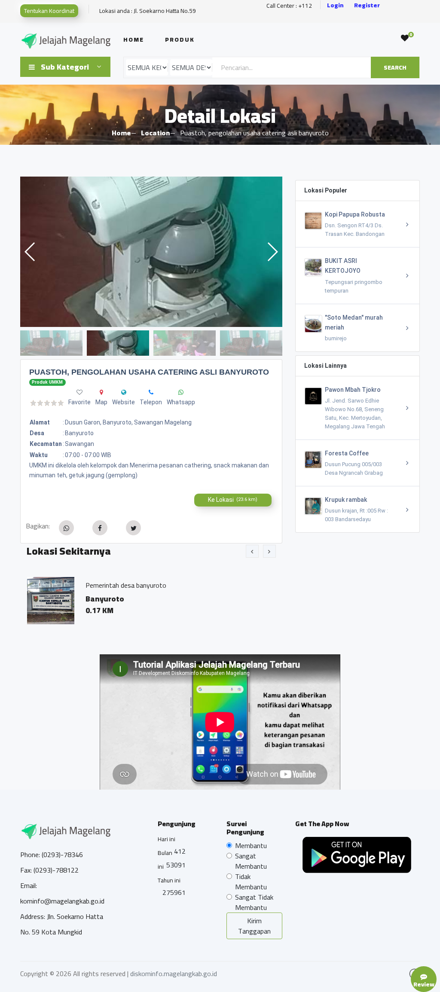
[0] (405, 38)
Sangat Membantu (251, 861)
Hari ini (166, 839)
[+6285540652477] (151, 392)
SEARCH (395, 67)
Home (133, 39)
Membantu (251, 845)
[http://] (123, 392)
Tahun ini (169, 880)
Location (155, 133)
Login (335, 5)
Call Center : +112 (289, 5)
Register (367, 5)
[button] (272, 251)
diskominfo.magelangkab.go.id (173, 973)
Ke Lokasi (232, 499)
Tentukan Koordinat (49, 10)
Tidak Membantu (251, 881)
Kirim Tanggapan (254, 925)
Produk (180, 39)
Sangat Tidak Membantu (254, 902)
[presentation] (252, 551)
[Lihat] (151, 252)
